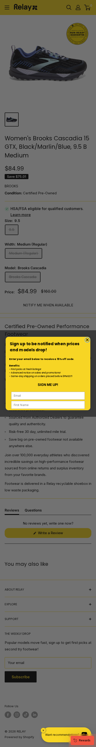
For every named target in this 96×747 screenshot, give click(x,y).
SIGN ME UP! (48, 385)
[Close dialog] (87, 339)
